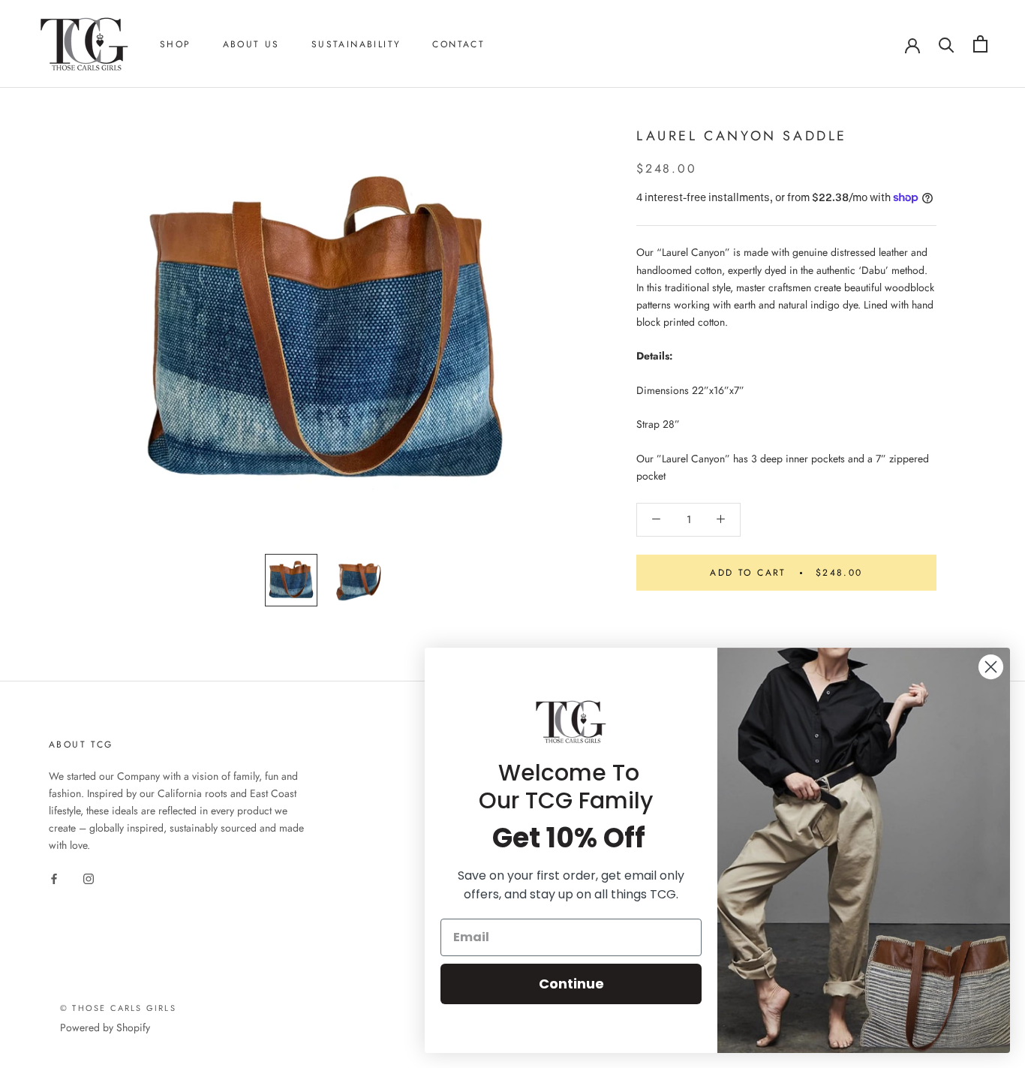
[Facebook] (54, 877)
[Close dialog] (991, 667)
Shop (175, 44)
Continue (571, 983)
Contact (458, 44)
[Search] (946, 44)
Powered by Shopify (105, 1027)
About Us (251, 44)
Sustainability (356, 44)
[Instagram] (88, 877)
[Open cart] (980, 44)
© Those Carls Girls (118, 1008)
